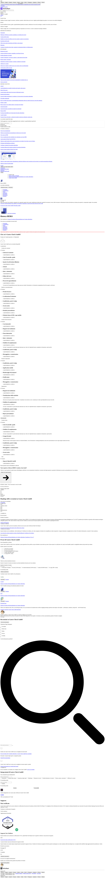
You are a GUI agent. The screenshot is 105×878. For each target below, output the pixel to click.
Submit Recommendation (5, 757)
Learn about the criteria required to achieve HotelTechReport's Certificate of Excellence (17, 533)
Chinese (39, 2)
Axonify (2, 581)
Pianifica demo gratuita (5, 862)
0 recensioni (2, 502)
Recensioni (5, 193)
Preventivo (10, 187)
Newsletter (34, 873)
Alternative (5, 192)
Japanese (34, 2)
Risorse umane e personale (14, 175)
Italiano (18, 2)
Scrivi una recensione (11, 213)
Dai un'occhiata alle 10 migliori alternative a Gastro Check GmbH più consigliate (16, 753)
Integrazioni (5, 195)
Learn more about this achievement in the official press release (12, 527)
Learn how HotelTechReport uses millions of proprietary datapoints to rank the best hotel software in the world (21, 203)
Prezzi (4, 191)
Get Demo (3, 579)
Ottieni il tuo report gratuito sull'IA (7, 166)
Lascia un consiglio (30, 769)
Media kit (19, 4)
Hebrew (43, 2)
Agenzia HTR (14, 4)
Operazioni (2, 167)
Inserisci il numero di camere (5, 565)
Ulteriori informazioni (4, 522)
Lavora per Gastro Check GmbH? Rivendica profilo (10, 205)
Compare (7, 579)
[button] (52, 249)
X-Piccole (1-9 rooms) (8, 548)
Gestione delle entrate (4, 169)
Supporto (4, 196)
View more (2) (3, 418)
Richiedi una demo (4, 187)
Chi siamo (39, 873)
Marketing (2, 170)
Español (10, 2)
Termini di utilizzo (19, 873)
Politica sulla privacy (27, 873)
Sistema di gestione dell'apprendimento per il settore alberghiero (21, 176)
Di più (2, 172)
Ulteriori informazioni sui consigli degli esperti (9, 766)
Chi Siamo (2, 5)
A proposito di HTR (36, 4)
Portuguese (30, 2)
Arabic (22, 2)
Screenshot (5, 189)
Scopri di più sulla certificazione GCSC (8, 839)
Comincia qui (3, 4)
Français (14, 2)
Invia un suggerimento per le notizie (27, 4)
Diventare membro (9, 4)
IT (1, 1)
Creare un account (3, 6)
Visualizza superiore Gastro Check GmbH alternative (10, 609)
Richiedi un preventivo (5, 856)
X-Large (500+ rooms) (8, 553)
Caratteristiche (5, 190)
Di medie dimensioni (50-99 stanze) (11, 551)
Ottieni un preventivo (4, 571)
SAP (1, 593)
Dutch (25, 2)
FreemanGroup (3, 603)
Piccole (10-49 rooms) (8, 549)
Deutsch (2, 2)
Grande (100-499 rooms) (9, 552)
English (6, 2)
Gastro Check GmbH (13, 177)
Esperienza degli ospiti (4, 171)
